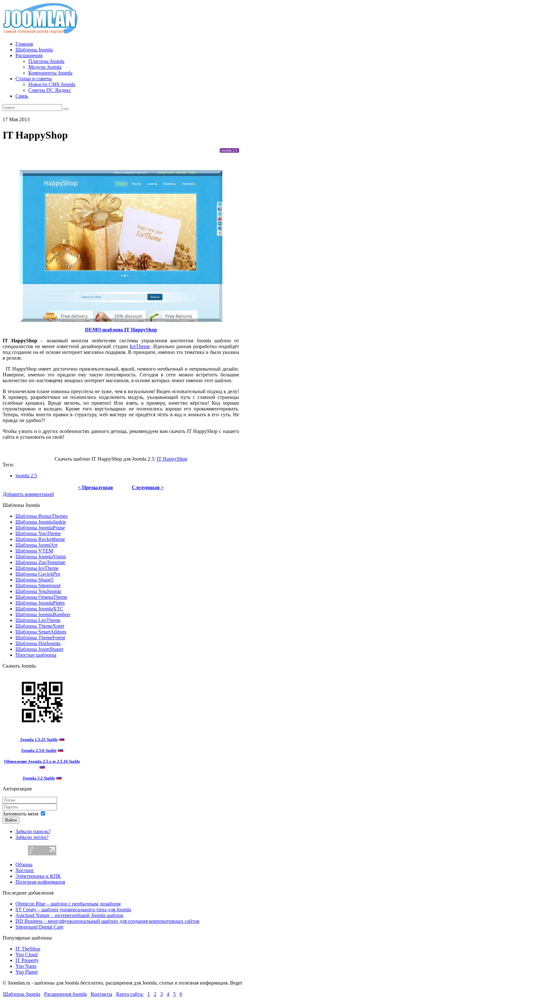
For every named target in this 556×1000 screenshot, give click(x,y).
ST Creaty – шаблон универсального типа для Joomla (73, 909)
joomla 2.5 (26, 475)
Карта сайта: (130, 994)
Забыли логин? (32, 837)
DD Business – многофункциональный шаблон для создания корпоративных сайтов (107, 921)
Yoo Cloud (26, 954)
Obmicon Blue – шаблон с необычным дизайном (68, 903)
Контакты (101, 994)
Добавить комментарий (28, 494)
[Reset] (66, 109)
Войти (11, 820)
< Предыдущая (95, 487)
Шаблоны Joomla (21, 994)
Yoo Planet (26, 972)
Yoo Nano (25, 966)
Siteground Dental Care (39, 927)
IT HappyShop (172, 459)
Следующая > (148, 487)
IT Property (27, 960)
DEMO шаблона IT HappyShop (121, 329)
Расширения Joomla (65, 994)
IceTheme (140, 346)
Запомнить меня (20, 813)
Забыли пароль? (33, 831)
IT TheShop (27, 948)
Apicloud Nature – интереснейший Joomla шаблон (69, 915)
